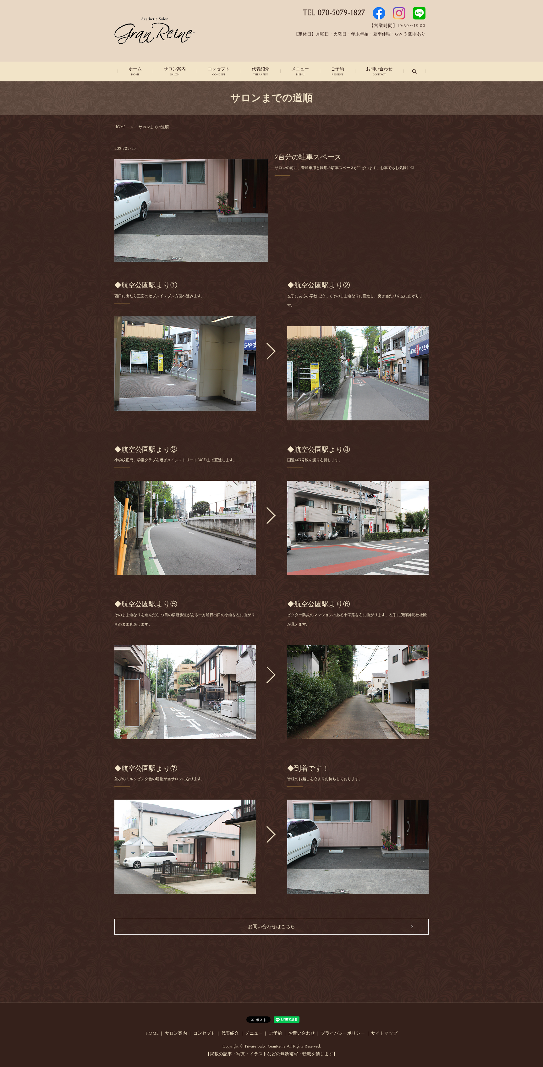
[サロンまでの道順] (358, 373)
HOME (119, 127)
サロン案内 (175, 71)
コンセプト (219, 71)
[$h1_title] (185, 363)
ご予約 (337, 71)
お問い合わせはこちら (271, 926)
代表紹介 (260, 71)
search (414, 71)
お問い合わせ (379, 71)
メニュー (300, 71)
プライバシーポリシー (343, 1033)
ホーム (135, 71)
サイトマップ (384, 1033)
